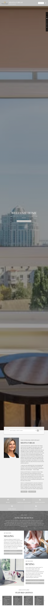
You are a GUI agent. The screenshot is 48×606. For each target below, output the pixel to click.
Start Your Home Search (35, 580)
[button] (41, 3)
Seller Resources (13, 553)
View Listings (32, 491)
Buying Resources (35, 583)
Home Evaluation (13, 550)
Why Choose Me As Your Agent (24, 221)
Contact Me (24, 491)
